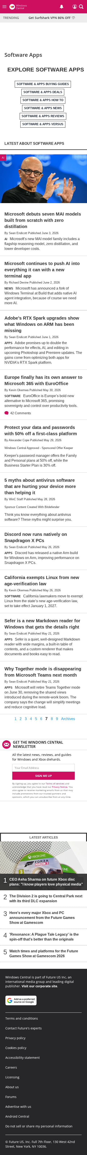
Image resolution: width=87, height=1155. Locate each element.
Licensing (12, 1077)
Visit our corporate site (39, 986)
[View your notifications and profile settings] (61, 6)
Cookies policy (15, 1048)
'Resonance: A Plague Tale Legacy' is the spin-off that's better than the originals (44, 937)
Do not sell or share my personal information (38, 1126)
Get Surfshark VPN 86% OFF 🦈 (52, 18)
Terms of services (55, 783)
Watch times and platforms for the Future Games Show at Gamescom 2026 (43, 953)
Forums (11, 1097)
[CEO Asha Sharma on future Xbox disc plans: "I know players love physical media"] (43, 865)
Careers (11, 1067)
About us (12, 1087)
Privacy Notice (59, 786)
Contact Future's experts (23, 1028)
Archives (68, 719)
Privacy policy (15, 1038)
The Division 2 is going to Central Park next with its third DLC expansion (45, 898)
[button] (81, 6)
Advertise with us (18, 1106)
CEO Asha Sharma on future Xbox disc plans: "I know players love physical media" (46, 881)
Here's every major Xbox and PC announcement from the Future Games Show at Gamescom (42, 917)
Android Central (17, 1116)
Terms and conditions (21, 1018)
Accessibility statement (22, 1057)
